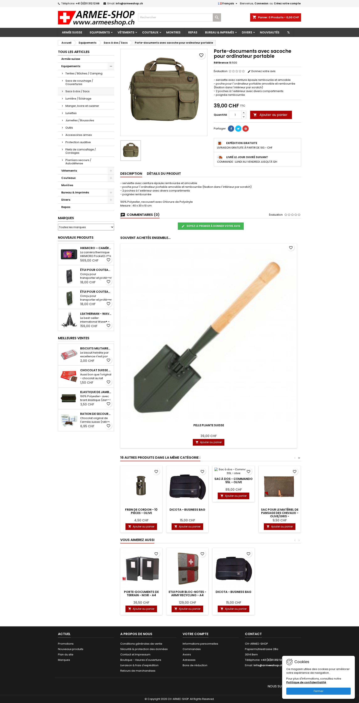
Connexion (261, 3)
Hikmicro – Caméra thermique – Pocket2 (96, 248)
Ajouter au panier (270, 114)
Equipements (100, 32)
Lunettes (71, 113)
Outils (69, 128)
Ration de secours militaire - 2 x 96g (96, 413)
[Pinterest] (245, 128)
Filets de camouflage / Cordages (80, 151)
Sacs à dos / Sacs (77, 91)
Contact (253, 634)
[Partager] (231, 128)
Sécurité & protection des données (144, 649)
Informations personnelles (200, 644)
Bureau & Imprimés (219, 32)
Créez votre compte (287, 3)
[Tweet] (238, 128)
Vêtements (126, 32)
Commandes (192, 649)
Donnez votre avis (263, 71)
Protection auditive (78, 142)
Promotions (66, 644)
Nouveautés (269, 32)
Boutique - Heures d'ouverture (140, 660)
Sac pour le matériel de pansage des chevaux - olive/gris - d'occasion (279, 515)
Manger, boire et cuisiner (82, 106)
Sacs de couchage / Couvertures (79, 82)
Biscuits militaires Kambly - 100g (96, 348)
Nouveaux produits (75, 237)
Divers (247, 32)
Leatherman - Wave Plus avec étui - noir (96, 313)
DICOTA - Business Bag (187, 510)
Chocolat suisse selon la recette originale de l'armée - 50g (96, 370)
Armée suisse (72, 32)
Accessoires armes (78, 135)
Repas (192, 32)
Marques (66, 218)
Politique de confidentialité (306, 682)
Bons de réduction (195, 665)
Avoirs (187, 654)
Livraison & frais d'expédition (139, 665)
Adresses (189, 660)
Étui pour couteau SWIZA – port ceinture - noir (96, 270)
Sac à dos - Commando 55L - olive (233, 480)
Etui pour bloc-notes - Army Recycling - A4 (187, 593)
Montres (173, 32)
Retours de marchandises (137, 671)
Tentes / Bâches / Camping (83, 73)
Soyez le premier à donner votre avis (213, 226)
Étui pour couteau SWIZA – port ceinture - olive (96, 291)
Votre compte (195, 634)
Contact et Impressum (135, 654)
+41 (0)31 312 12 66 (88, 3)
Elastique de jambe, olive (96, 392)
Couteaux (150, 32)
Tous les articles (74, 51)
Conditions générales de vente (141, 644)
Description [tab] (131, 173)
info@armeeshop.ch (129, 3)
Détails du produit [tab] (164, 173)
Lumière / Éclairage (78, 99)
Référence (221, 63)
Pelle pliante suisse (208, 425)
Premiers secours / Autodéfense (78, 161)
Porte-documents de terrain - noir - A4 (141, 593)
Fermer (318, 691)
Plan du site (65, 654)
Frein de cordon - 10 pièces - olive (141, 511)
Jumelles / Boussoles (79, 120)
